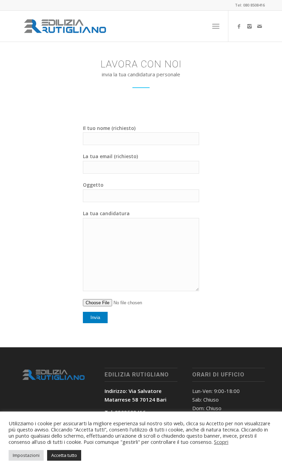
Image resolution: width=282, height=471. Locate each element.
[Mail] (259, 26)
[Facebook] (239, 26)
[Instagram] (249, 26)
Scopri (221, 441)
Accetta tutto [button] (64, 455)
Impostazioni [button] (26, 455)
